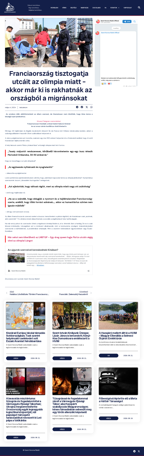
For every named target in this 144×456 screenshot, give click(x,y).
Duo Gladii (96, 8)
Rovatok (113, 8)
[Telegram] (134, 451)
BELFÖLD (73, 8)
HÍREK (64, 8)
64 (105, 8)
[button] (77, 107)
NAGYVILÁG (84, 8)
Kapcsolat (128, 8)
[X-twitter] (139, 451)
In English (54, 8)
